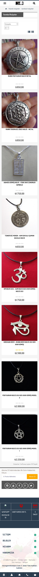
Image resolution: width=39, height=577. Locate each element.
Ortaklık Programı (9, 560)
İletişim (25, 562)
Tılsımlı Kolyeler (14, 9)
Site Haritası (16, 562)
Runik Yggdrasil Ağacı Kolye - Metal (19, 129)
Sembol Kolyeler (28, 9)
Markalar (32, 560)
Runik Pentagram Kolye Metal (19, 76)
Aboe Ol (32, 476)
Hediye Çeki (22, 560)
